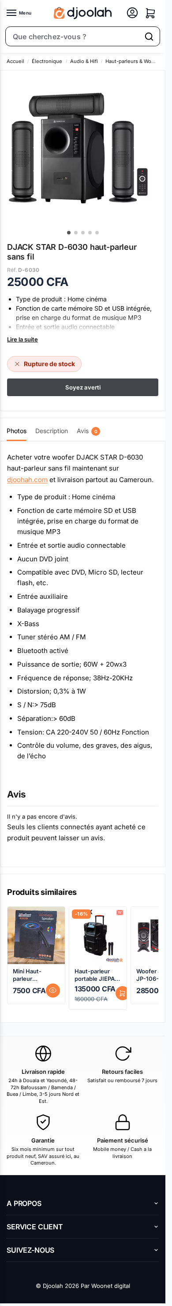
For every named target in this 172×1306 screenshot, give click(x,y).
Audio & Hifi (84, 61)
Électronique (47, 61)
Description (51, 430)
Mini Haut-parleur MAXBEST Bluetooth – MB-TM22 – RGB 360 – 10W (36, 975)
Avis (87, 430)
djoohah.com (27, 479)
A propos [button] (24, 1203)
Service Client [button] (35, 1226)
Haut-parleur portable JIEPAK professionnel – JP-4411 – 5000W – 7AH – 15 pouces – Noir (97, 975)
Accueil (15, 61)
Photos (16, 430)
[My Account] (132, 13)
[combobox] (72, 36)
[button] (150, 13)
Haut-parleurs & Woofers (134, 61)
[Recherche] (149, 36)
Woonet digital (110, 1285)
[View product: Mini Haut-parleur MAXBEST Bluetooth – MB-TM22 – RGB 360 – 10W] (36, 935)
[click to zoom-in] (78, 148)
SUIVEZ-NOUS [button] (30, 1250)
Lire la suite (22, 339)
